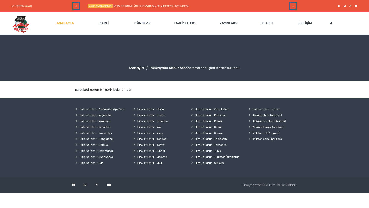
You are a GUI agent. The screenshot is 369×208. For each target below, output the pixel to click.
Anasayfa (136, 68)
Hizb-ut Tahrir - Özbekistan (212, 109)
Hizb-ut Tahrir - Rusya (208, 121)
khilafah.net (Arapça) (266, 133)
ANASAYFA (65, 23)
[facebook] (339, 6)
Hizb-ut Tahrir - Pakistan (210, 115)
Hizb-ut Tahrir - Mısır (149, 163)
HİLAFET (266, 23)
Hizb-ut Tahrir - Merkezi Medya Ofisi (102, 109)
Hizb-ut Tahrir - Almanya (95, 121)
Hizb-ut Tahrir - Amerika (95, 127)
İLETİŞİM (305, 23)
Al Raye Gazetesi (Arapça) (269, 121)
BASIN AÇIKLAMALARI (100, 5)
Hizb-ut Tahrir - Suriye (208, 133)
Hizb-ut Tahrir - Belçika (94, 145)
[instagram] (350, 6)
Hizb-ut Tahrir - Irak (149, 127)
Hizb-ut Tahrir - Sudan (208, 127)
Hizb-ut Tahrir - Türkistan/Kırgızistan (217, 157)
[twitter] (345, 6)
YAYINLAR (227, 23)
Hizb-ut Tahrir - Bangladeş (96, 139)
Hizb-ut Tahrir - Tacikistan (211, 139)
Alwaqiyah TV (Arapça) (267, 115)
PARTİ (104, 23)
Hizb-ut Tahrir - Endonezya (96, 157)
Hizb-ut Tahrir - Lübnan (151, 151)
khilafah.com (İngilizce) (267, 139)
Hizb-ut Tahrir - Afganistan (96, 115)
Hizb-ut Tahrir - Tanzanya (211, 145)
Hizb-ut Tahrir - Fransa (151, 115)
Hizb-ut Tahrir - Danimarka (96, 151)
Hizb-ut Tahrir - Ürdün (266, 109)
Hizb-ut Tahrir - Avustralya (96, 133)
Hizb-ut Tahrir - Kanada (152, 139)
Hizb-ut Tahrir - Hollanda (152, 121)
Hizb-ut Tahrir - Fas (91, 163)
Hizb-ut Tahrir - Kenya (151, 145)
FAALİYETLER (184, 23)
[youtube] (356, 6)
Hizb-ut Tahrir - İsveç (150, 133)
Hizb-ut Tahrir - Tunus (208, 151)
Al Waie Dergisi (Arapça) (268, 127)
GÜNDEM (141, 23)
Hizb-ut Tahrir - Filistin (150, 109)
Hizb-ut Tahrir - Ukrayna (210, 163)
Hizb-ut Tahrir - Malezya (152, 157)
